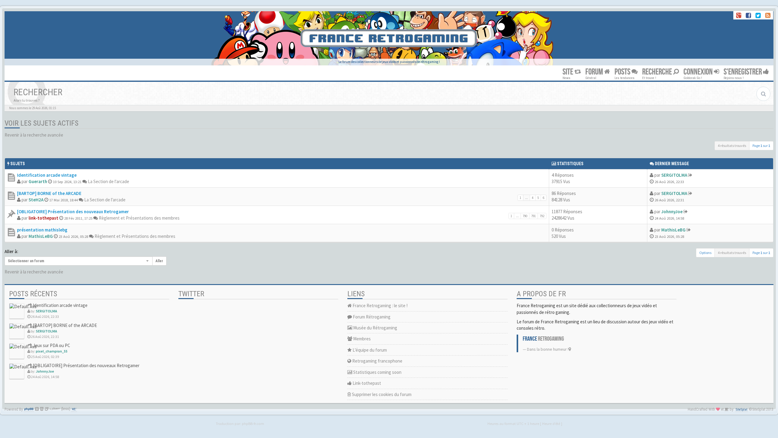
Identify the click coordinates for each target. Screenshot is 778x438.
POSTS (623, 72)
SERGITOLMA (674, 175)
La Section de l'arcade (108, 181)
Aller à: (11, 251)
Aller (159, 261)
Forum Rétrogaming (371, 317)
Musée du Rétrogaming (374, 328)
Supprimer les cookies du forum (381, 394)
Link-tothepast (366, 383)
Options (705, 252)
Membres (361, 339)
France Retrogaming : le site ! (380, 305)
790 (525, 216)
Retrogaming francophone (376, 361)
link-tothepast (43, 218)
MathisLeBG (41, 236)
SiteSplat (741, 410)
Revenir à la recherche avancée (34, 135)
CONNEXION (698, 72)
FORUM (594, 72)
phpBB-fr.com (253, 423)
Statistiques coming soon (376, 372)
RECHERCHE (657, 72)
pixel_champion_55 (51, 351)
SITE (568, 72)
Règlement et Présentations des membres (139, 218)
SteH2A (36, 200)
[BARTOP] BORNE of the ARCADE (49, 193)
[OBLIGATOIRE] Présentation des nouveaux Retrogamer (73, 211)
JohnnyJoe (672, 211)
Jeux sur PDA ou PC (51, 345)
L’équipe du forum (369, 350)
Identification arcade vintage (47, 175)
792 (542, 216)
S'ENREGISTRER (743, 72)
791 (533, 216)
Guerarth (38, 181)
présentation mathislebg (42, 230)
